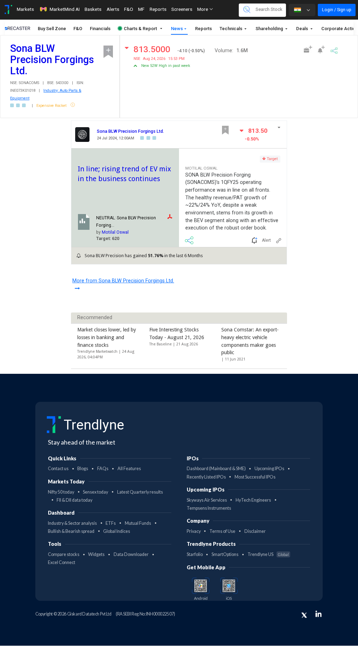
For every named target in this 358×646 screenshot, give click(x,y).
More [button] (203, 9)
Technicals (231, 28)
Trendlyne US (268, 554)
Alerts (113, 9)
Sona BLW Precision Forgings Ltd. (130, 131)
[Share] (334, 49)
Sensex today (95, 492)
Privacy (194, 531)
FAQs (102, 468)
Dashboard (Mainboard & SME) (216, 468)
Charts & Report (140, 28)
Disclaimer (255, 531)
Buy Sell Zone (52, 28)
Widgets (96, 554)
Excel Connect (61, 562)
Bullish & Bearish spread (71, 531)
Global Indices (116, 531)
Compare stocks (63, 554)
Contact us (58, 468)
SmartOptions (225, 554)
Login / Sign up (336, 9)
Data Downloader (131, 554)
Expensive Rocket (51, 105)
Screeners (181, 9)
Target (272, 159)
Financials (100, 28)
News (177, 28)
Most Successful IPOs (255, 477)
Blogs (82, 468)
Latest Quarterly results (140, 492)
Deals (302, 28)
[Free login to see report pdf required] (171, 216)
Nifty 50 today (61, 492)
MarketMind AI (65, 9)
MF (141, 9)
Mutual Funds (138, 523)
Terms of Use (222, 531)
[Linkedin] (318, 614)
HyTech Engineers (253, 500)
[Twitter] (304, 615)
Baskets (93, 9)
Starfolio (195, 554)
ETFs (111, 523)
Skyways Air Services (207, 500)
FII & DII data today (74, 500)
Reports (158, 9)
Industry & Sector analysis (72, 523)
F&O (128, 9)
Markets (25, 9)
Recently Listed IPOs (206, 477)
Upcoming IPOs (269, 468)
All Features (129, 468)
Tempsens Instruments (209, 508)
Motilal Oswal (115, 232)
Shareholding (270, 28)
